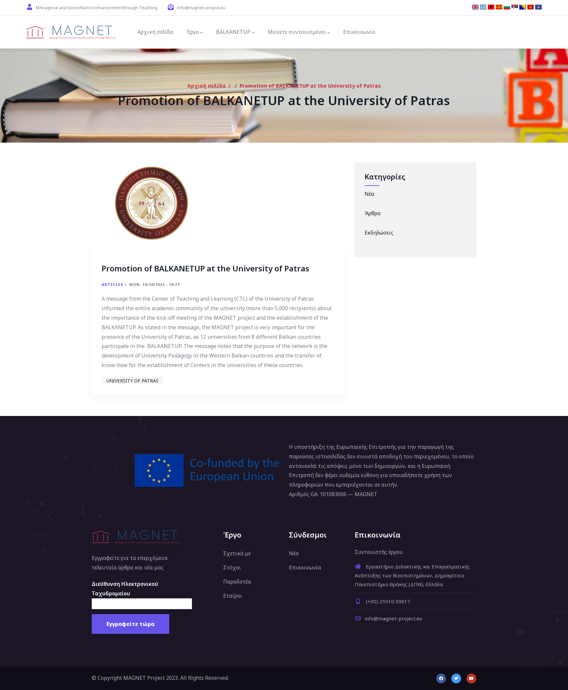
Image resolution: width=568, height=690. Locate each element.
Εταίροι (232, 595)
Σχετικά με (237, 553)
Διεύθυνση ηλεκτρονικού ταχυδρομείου (125, 588)
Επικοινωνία (305, 567)
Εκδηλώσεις (379, 232)
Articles (112, 284)
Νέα (369, 193)
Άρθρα (373, 213)
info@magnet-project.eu (393, 618)
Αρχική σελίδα (206, 85)
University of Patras (132, 381)
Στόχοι (232, 567)
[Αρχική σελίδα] (70, 32)
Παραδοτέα (237, 581)
